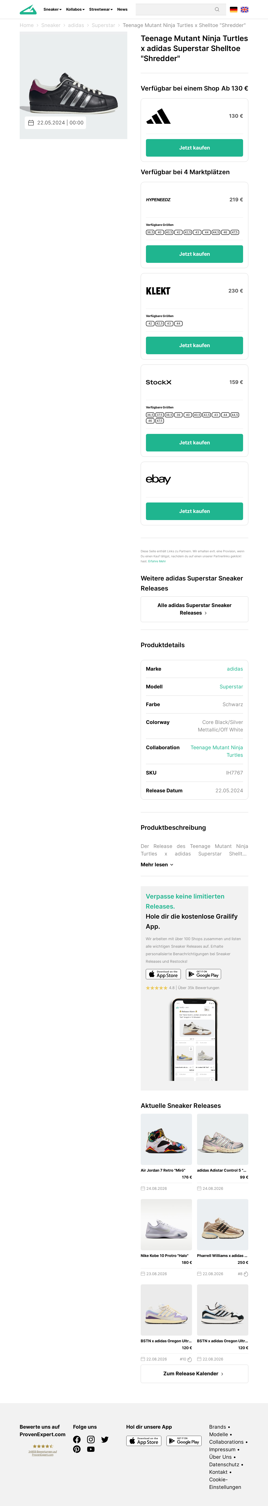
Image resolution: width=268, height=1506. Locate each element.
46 (225, 232)
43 (197, 232)
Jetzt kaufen (194, 148)
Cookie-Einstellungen (225, 1483)
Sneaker (51, 9)
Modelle (218, 1434)
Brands (217, 1427)
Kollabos (74, 9)
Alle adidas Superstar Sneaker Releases (194, 609)
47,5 (235, 232)
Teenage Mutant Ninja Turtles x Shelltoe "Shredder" (184, 25)
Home (27, 25)
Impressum (222, 1449)
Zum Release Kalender (190, 1373)
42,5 (188, 232)
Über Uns (220, 1457)
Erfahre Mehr (157, 561)
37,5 (159, 415)
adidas (76, 25)
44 (207, 232)
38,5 (169, 415)
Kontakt (218, 1472)
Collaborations (226, 1442)
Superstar (103, 25)
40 (159, 232)
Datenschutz (224, 1464)
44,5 (216, 232)
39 (178, 415)
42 (178, 232)
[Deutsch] (233, 9)
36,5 (150, 232)
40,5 (169, 232)
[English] (244, 9)
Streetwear (99, 9)
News (122, 9)
